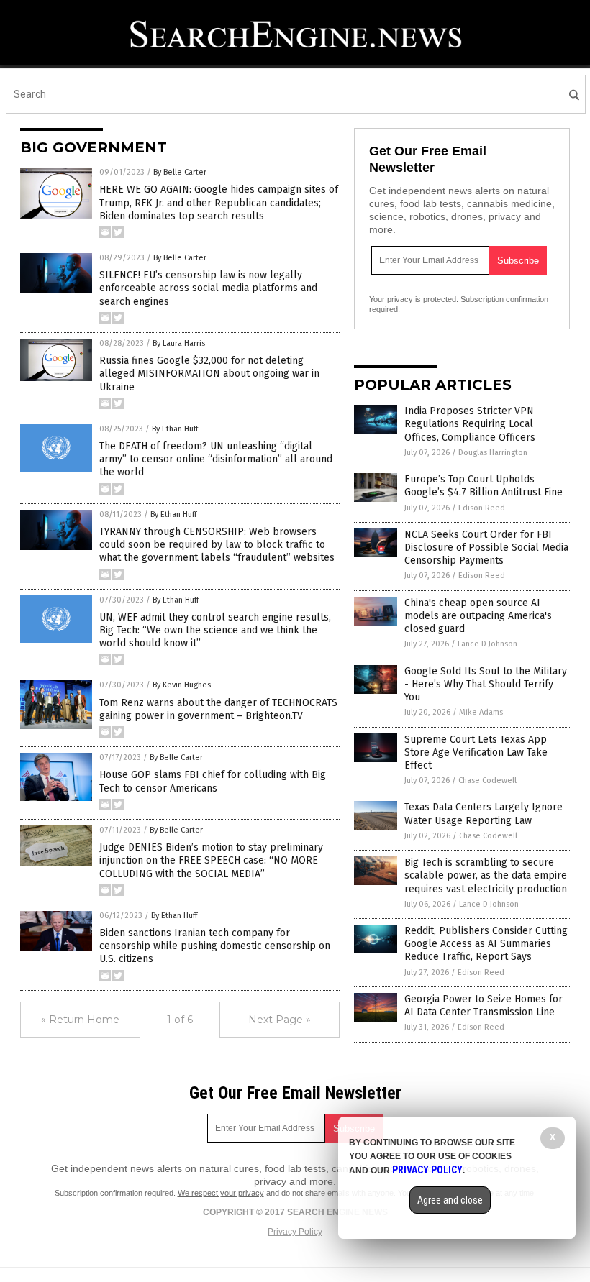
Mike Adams (481, 712)
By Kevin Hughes (182, 685)
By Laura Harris (179, 343)
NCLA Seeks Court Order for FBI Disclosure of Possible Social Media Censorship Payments (486, 547)
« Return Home (80, 1019)
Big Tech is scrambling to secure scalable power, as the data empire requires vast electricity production (485, 875)
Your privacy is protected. (413, 299)
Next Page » (279, 1019)
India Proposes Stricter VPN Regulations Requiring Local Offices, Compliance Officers (469, 424)
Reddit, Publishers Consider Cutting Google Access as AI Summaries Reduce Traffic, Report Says (486, 944)
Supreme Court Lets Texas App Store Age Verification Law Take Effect (476, 752)
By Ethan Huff (175, 429)
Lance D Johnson (487, 644)
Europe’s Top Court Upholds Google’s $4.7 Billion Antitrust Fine (483, 485)
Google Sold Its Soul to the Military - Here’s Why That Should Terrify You (485, 684)
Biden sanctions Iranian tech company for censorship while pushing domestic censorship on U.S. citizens (214, 946)
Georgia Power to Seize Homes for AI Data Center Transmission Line (483, 1005)
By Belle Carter (179, 172)
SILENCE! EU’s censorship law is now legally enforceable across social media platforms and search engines (208, 288)
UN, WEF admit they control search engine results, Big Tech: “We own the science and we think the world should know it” (215, 630)
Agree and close (450, 1200)
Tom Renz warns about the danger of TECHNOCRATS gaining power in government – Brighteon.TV (218, 709)
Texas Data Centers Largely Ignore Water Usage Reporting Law (483, 813)
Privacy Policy (295, 1232)
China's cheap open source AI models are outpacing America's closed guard (478, 616)
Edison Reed (481, 508)
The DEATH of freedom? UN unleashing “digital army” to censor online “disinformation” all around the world (215, 459)
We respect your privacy (221, 1193)
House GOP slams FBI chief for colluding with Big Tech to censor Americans (212, 781)
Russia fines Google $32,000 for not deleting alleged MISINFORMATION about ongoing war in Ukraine (209, 373)
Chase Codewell (487, 780)
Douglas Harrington (492, 452)
